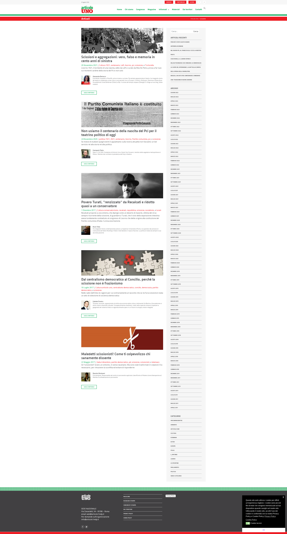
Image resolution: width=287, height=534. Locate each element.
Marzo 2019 (174, 310)
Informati (163, 9)
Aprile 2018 (174, 356)
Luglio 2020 (174, 241)
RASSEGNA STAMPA (129, 501)
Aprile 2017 (174, 408)
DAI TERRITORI (127, 509)
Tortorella (149, 65)
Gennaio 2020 (175, 267)
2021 (113, 139)
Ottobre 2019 (175, 280)
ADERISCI (169, 2)
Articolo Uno (175, 429)
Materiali (176, 9)
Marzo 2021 (174, 207)
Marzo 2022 (174, 156)
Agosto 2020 (175, 237)
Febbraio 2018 (175, 365)
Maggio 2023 (174, 97)
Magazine (152, 9)
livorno (128, 65)
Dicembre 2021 (175, 169)
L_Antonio (174, 454)
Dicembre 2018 (175, 322)
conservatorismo (111, 210)
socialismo (149, 210)
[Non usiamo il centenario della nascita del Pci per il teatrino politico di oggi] (122, 115)
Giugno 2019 (174, 297)
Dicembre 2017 (175, 373)
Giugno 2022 (174, 144)
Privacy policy (128, 514)
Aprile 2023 (174, 101)
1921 (108, 65)
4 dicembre (105, 362)
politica (102, 139)
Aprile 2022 (174, 152)
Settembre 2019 (176, 284)
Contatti (198, 9)
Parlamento (175, 467)
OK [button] (264, 530)
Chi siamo (129, 9)
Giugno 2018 (174, 348)
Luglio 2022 (174, 139)
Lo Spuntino (174, 463)
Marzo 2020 (174, 258)
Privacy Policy (170, 496)
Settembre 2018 (176, 335)
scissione (139, 65)
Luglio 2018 (174, 344)
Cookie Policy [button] (251, 520)
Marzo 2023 (174, 105)
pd (130, 362)
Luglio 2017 (174, 395)
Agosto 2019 (174, 288)
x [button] (283, 497)
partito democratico (119, 362)
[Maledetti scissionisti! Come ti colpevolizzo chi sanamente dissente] (122, 338)
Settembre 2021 (176, 182)
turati (158, 210)
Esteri (173, 442)
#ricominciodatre (176, 420)
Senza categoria (176, 476)
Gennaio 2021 (175, 216)
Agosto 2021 (174, 186)
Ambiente (174, 425)
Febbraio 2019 (175, 314)
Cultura (102, 65)
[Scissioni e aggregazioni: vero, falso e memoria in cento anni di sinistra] (122, 41)
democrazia (147, 287)
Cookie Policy (127, 518)
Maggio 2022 (174, 148)
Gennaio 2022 (175, 165)
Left (122, 65)
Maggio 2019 (174, 301)
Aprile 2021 (174, 203)
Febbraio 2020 (175, 263)
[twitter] (204, 2)
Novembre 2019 (175, 276)
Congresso (140, 9)
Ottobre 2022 (175, 127)
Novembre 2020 (175, 224)
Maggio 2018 (174, 352)
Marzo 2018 (174, 361)
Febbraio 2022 (175, 161)
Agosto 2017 (174, 390)
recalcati (122, 210)
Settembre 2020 (176, 233)
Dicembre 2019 (175, 271)
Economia (174, 437)
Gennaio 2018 (175, 369)
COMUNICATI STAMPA (129, 505)
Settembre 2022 (176, 131)
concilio (138, 287)
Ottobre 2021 (175, 178)
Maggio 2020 (175, 250)
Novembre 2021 (175, 173)
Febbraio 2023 (175, 109)
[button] (204, 8)
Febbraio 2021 (175, 212)
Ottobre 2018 (175, 331)
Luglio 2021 (174, 190)
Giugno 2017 (174, 399)
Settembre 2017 (176, 386)
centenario (115, 65)
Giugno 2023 (174, 92)
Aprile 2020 (174, 254)
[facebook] (199, 2)
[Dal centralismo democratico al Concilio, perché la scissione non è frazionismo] (122, 263)
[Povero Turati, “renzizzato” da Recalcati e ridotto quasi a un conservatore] (122, 186)
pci (133, 65)
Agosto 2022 (174, 135)
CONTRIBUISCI (181, 2)
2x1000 (192, 2)
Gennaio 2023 (175, 114)
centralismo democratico (123, 287)
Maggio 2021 (174, 199)
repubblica (131, 210)
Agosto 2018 (174, 339)
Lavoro (173, 459)
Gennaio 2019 (175, 318)
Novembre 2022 (175, 122)
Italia (99, 362)
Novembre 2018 (175, 327)
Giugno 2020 (174, 246)
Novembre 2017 (175, 378)
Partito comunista (139, 139)
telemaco (155, 362)
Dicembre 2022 (175, 118)
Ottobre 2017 (175, 382)
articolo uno (107, 287)
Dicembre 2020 (175, 220)
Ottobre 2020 (175, 229)
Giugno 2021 (174, 195)
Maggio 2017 (174, 403)
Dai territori (187, 9)
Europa (173, 446)
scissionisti (144, 362)
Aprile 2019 (174, 305)
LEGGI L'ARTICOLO (89, 93)
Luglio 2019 (174, 293)
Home (119, 9)
